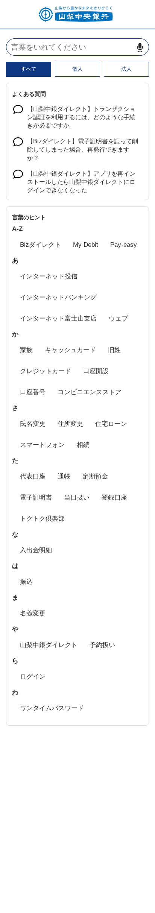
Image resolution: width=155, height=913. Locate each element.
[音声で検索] (140, 47)
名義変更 (33, 613)
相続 (83, 444)
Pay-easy (123, 244)
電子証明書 (36, 497)
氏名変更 (33, 423)
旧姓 (114, 350)
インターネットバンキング (58, 297)
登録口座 (114, 497)
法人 (126, 69)
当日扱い (77, 497)
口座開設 (96, 371)
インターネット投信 (49, 276)
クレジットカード (45, 371)
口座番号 (33, 392)
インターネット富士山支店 (58, 318)
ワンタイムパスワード (52, 708)
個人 (77, 69)
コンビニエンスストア (90, 392)
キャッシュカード (70, 350)
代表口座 (33, 476)
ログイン (33, 676)
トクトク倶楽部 (42, 518)
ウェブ (118, 318)
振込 (26, 581)
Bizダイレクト (40, 244)
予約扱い (102, 645)
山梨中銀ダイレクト (49, 645)
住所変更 (70, 423)
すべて (28, 69)
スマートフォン (42, 444)
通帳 (64, 476)
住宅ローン (111, 423)
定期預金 (95, 476)
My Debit (85, 244)
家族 (26, 350)
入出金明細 (36, 550)
